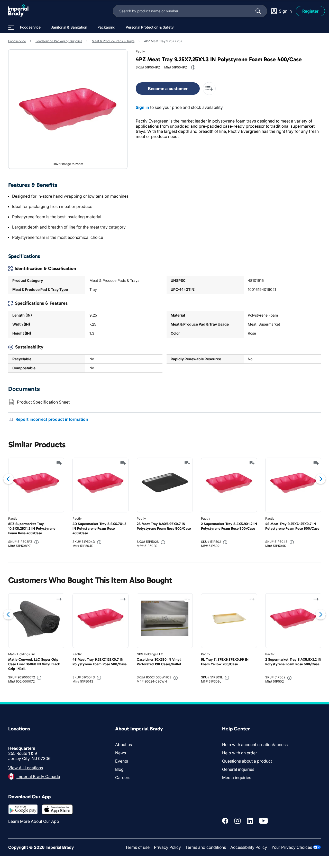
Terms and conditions (205, 847)
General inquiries (238, 769)
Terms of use (137, 847)
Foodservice (17, 41)
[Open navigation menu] (11, 27)
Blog (119, 769)
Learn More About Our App (33, 821)
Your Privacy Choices (291, 847)
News (120, 752)
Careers (122, 777)
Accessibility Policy (248, 847)
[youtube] (263, 821)
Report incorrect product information (51, 419)
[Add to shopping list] (59, 463)
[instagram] (237, 821)
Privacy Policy (167, 847)
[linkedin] (250, 821)
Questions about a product (247, 761)
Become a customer (168, 88)
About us (123, 744)
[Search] (258, 11)
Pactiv (140, 51)
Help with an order (239, 752)
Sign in (142, 107)
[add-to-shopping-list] (209, 88)
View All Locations (25, 767)
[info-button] (193, 67)
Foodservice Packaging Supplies (58, 41)
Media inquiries (236, 777)
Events (121, 761)
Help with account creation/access (255, 744)
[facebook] (225, 821)
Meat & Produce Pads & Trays (113, 41)
